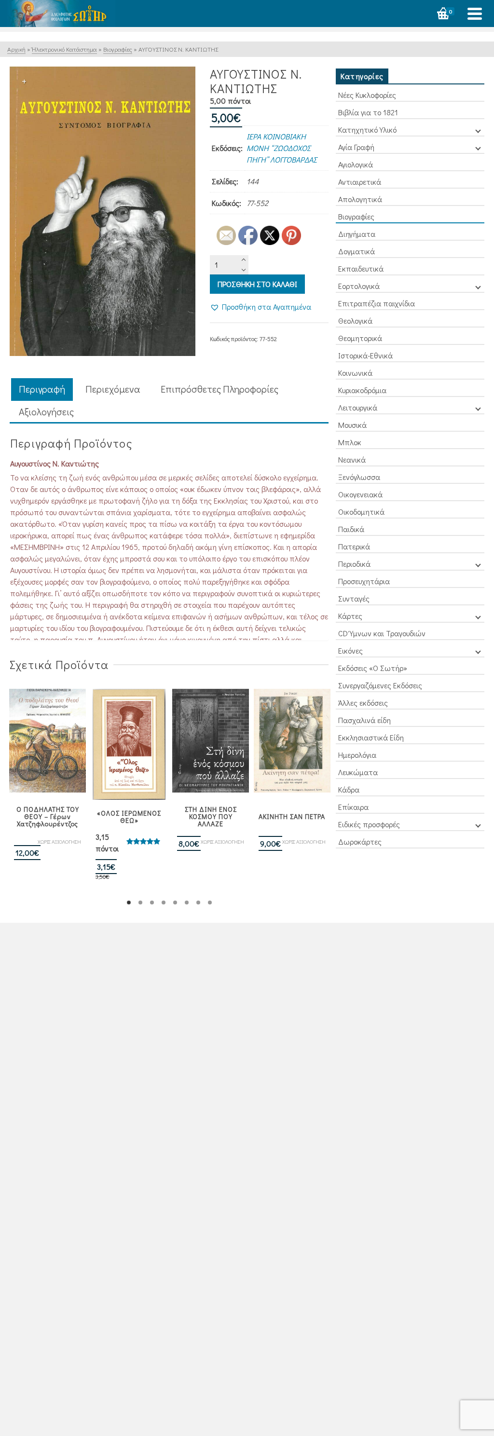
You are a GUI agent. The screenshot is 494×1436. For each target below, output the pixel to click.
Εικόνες (350, 650)
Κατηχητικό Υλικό (367, 129)
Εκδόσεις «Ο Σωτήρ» (372, 668)
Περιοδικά (354, 564)
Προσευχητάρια (364, 581)
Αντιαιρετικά (359, 182)
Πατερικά (354, 546)
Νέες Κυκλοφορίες (367, 95)
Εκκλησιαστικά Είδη (371, 737)
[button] (260, 307)
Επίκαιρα (353, 807)
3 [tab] (152, 902)
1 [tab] (129, 902)
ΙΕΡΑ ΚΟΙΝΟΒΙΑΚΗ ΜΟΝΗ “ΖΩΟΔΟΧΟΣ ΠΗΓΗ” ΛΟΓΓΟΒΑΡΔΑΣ (282, 147)
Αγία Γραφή (356, 147)
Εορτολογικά (359, 286)
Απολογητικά (360, 199)
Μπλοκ (349, 442)
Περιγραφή (42, 389)
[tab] (42, 389)
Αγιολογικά (355, 164)
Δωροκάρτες (360, 841)
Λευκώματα (358, 772)
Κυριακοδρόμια (362, 390)
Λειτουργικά (357, 407)
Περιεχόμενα (112, 389)
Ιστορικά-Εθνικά (365, 355)
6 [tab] (187, 902)
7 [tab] (198, 902)
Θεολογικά (355, 320)
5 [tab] (175, 902)
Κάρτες (350, 616)
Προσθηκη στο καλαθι (257, 284)
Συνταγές (354, 598)
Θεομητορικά (360, 338)
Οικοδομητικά (361, 511)
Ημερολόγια (357, 755)
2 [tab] (140, 902)
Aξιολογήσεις (46, 411)
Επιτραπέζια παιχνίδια (376, 303)
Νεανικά (352, 459)
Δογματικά (356, 251)
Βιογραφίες (356, 216)
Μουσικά (352, 425)
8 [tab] (210, 902)
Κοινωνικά (355, 373)
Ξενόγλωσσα (359, 477)
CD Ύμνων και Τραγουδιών (381, 633)
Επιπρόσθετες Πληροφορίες (219, 389)
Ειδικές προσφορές (369, 824)
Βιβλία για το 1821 (368, 112)
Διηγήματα (356, 234)
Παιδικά (351, 529)
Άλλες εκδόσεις (363, 702)
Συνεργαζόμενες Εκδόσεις (380, 685)
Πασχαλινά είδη (364, 720)
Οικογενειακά (360, 494)
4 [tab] (163, 902)
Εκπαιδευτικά (361, 268)
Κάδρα (348, 789)
